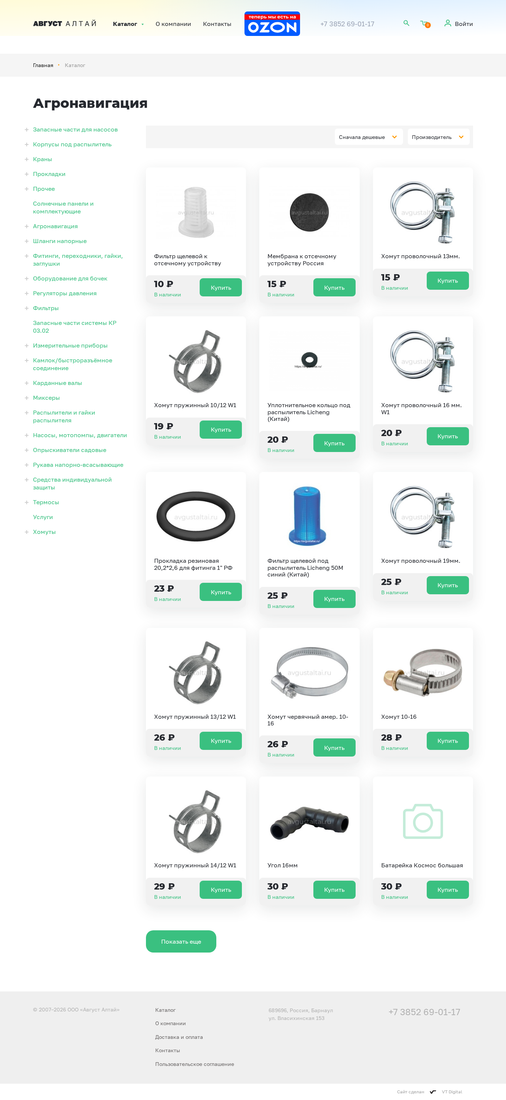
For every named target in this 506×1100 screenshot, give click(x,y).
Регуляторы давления (65, 293)
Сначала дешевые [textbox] (362, 137)
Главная (43, 65)
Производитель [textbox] (432, 137)
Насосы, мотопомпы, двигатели (80, 435)
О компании (173, 23)
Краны (42, 159)
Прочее (44, 188)
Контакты (217, 23)
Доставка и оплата (179, 1037)
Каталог (125, 23)
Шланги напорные (60, 241)
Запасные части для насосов (75, 129)
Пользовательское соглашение (194, 1064)
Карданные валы (57, 382)
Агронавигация (55, 226)
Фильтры (46, 308)
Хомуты (44, 531)
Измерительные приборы (70, 345)
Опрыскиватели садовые (69, 449)
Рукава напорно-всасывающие (78, 464)
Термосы (46, 502)
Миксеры (46, 397)
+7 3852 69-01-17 (347, 24)
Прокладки (49, 173)
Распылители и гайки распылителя (64, 416)
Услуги (43, 517)
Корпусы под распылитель (72, 144)
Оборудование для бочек (70, 278)
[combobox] (369, 137)
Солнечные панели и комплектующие (63, 207)
